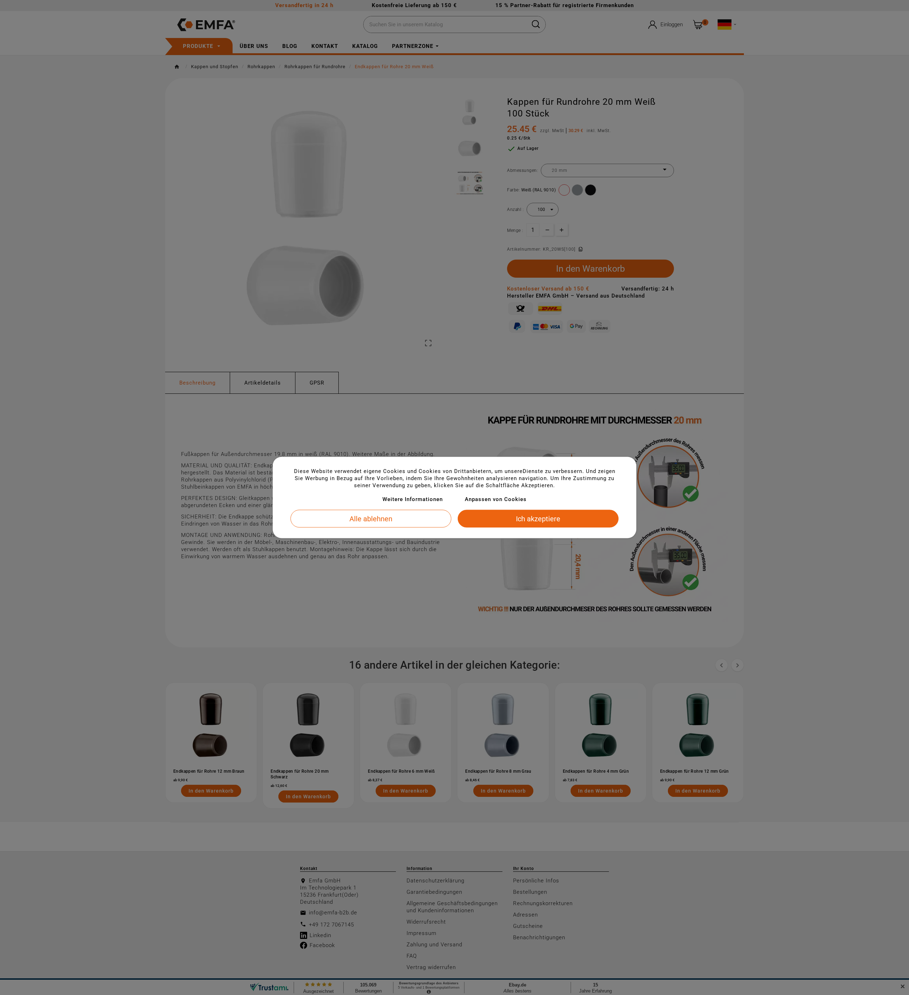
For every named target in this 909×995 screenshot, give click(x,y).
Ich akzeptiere (538, 519)
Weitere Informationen (412, 499)
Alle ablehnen (370, 519)
